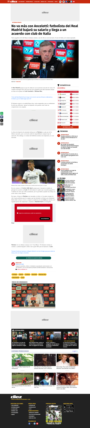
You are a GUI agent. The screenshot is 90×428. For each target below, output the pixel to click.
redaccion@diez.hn (22, 269)
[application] (33, 296)
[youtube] (37, 423)
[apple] (71, 411)
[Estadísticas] (64, 1)
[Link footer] (16, 397)
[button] (1, 113)
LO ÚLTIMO (61, 178)
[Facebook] (29, 423)
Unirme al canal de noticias (35, 258)
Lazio (22, 277)
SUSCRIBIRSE (45, 218)
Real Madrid (16, 277)
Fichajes (15, 274)
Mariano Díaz (42, 274)
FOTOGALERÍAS (19, 330)
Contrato (27, 274)
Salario (21, 274)
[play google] (71, 407)
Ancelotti (34, 274)
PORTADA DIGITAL (51, 403)
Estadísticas (65, 85)
